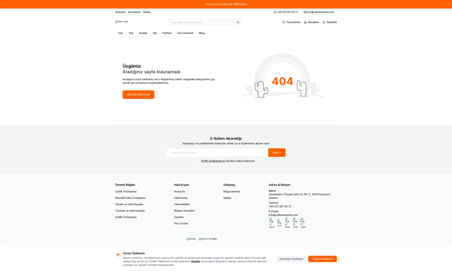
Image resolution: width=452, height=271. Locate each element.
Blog (202, 32)
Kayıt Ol (276, 152)
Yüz (131, 32)
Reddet (195, 261)
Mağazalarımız (231, 191)
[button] (448, 4)
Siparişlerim (134, 12)
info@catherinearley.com (283, 214)
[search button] (238, 22)
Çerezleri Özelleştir (291, 258)
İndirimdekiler (182, 204)
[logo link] (121, 22)
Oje (155, 32)
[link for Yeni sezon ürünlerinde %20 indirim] (226, 4)
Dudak (143, 32)
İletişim (147, 12)
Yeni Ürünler (181, 223)
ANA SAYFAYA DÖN (138, 94)
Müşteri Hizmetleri (184, 210)
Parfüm (167, 32)
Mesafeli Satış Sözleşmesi (130, 197)
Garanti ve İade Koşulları (129, 204)
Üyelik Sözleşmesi (126, 191)
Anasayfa (120, 12)
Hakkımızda (181, 197)
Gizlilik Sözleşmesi (126, 217)
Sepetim (179, 217)
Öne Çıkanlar (185, 32)
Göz (120, 32)
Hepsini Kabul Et (322, 258)
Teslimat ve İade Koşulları (130, 210)
